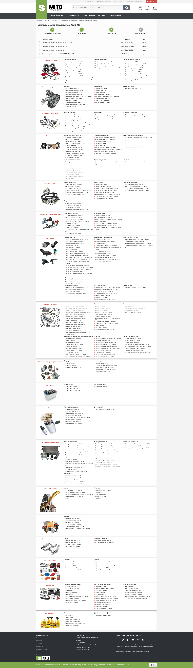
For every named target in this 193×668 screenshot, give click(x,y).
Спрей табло (69, 617)
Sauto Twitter (123, 640)
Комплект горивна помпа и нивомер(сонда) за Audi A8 (108, 228)
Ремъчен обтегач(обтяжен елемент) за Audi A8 (78, 190)
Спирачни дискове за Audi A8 (73, 62)
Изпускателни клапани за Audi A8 (75, 316)
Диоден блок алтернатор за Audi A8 (105, 367)
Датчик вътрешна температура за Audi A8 (77, 265)
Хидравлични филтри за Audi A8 (74, 526)
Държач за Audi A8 (100, 143)
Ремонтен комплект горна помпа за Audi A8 (107, 166)
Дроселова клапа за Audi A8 (73, 338)
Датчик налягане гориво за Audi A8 (75, 271)
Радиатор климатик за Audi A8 (74, 482)
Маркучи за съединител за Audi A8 (75, 155)
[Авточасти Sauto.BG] (49, 658)
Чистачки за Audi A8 (130, 586)
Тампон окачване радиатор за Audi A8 (106, 464)
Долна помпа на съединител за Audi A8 (106, 162)
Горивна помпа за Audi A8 (102, 215)
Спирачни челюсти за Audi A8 (103, 62)
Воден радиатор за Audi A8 (73, 476)
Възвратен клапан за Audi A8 (73, 467)
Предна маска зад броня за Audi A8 (75, 600)
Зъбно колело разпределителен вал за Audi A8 (78, 312)
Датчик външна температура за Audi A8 (76, 253)
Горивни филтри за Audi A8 (73, 520)
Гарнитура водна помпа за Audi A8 (105, 409)
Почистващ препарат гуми (73, 619)
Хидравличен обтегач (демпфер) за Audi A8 (107, 194)
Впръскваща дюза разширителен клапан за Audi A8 (79, 464)
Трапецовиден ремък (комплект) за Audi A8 (137, 190)
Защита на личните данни (43, 655)
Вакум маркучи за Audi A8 (132, 80)
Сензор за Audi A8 (100, 145)
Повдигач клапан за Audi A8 (73, 320)
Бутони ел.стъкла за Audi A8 (103, 261)
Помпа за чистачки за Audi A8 (133, 594)
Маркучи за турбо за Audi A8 (73, 350)
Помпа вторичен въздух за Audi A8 (105, 115)
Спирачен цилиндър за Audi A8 (134, 68)
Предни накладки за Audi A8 (73, 70)
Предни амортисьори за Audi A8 (74, 90)
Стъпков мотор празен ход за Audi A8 (106, 293)
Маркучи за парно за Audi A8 (133, 450)
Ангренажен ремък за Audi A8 (73, 184)
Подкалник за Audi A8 (101, 586)
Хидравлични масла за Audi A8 (74, 496)
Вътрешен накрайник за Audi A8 (74, 129)
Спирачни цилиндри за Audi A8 (104, 66)
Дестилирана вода (100, 494)
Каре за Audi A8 (69, 178)
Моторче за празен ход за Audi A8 (105, 299)
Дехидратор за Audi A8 (72, 469)
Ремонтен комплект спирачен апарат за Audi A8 (79, 78)
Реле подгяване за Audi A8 (102, 251)
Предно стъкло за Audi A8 (72, 592)
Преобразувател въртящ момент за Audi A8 (137, 143)
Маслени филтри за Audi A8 (73, 524)
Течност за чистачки (101, 496)
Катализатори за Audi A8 (72, 546)
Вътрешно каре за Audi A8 (73, 166)
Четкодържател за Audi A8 (102, 371)
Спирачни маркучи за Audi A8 (133, 70)
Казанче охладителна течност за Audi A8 (107, 452)
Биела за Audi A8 (100, 306)
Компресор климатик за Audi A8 (74, 444)
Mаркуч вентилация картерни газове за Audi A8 (138, 352)
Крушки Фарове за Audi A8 (102, 562)
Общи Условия (99, 665)
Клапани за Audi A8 (70, 334)
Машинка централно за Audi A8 (104, 291)
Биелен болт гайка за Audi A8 (103, 312)
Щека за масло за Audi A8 (132, 342)
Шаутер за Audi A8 (70, 365)
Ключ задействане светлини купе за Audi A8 (107, 259)
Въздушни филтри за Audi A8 (73, 518)
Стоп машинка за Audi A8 (102, 239)
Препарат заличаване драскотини (75, 623)
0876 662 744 (129, 1)
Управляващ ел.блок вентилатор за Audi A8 (137, 444)
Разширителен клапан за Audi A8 (75, 450)
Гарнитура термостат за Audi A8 (104, 357)
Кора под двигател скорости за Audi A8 (76, 596)
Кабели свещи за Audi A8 (72, 225)
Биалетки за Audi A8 (101, 88)
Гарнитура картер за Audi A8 (103, 350)
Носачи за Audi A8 (100, 92)
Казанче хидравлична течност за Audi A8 (136, 117)
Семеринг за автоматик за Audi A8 (134, 147)
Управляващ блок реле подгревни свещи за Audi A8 (79, 230)
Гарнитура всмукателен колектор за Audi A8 (107, 346)
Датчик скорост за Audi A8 (72, 249)
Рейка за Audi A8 (70, 115)
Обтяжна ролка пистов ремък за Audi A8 (106, 188)
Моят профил (140, 1)
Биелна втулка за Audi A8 (102, 310)
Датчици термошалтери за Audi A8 (105, 450)
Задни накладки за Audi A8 (73, 72)
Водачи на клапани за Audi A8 (74, 328)
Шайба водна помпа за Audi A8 (104, 198)
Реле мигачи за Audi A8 (101, 243)
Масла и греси (89, 16)
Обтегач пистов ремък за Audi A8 (104, 192)
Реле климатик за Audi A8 (72, 291)
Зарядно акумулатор (101, 386)
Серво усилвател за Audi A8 (133, 74)
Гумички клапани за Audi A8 (73, 330)
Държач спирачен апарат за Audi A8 (75, 82)
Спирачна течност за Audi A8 (103, 490)
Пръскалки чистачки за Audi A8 (133, 592)
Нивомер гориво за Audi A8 (102, 295)
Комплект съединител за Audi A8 (74, 137)
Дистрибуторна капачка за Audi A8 (75, 219)
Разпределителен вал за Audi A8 (74, 306)
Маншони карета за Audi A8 (73, 168)
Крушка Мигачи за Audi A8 (102, 570)
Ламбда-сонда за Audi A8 (72, 247)
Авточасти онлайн (57, 16)
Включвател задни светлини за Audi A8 (106, 245)
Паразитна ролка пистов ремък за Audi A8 (107, 190)
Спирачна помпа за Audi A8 (133, 72)
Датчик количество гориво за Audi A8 (75, 277)
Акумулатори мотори (71, 386)
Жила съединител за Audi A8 (73, 147)
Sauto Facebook (118, 640)
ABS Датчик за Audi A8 (131, 62)
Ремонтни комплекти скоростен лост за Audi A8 (108, 149)
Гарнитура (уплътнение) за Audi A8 (105, 137)
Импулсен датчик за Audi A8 (73, 283)
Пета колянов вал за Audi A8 (103, 316)
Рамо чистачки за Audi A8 (132, 588)
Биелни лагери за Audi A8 (102, 308)
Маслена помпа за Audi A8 (73, 415)
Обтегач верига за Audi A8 (72, 207)
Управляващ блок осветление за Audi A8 (77, 293)
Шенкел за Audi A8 (70, 106)
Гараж (140, 9)
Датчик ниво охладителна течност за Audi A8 (78, 269)
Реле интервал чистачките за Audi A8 (105, 255)
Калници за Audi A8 (70, 586)
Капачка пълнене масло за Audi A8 (135, 348)
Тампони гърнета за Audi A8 (103, 540)
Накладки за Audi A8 (71, 68)
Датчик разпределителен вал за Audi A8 (76, 255)
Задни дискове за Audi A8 (72, 66)
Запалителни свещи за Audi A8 (74, 215)
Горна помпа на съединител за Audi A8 (106, 164)
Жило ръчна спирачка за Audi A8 (134, 66)
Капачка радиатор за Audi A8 (103, 462)
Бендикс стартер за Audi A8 (73, 367)
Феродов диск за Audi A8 (72, 139)
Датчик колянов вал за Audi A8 (74, 251)
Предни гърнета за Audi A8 (73, 540)
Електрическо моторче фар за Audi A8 (106, 289)
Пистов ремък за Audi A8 (102, 184)
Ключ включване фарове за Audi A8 (105, 257)
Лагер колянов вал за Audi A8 (103, 314)
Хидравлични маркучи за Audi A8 (134, 115)
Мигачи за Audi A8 (70, 566)
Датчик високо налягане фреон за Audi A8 (77, 452)
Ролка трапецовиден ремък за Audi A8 (136, 186)
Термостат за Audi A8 (101, 458)
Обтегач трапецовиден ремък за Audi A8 (136, 188)
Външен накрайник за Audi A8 (74, 131)
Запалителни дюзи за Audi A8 (103, 217)
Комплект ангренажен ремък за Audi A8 (76, 192)
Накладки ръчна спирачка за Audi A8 (135, 64)
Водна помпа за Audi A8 (72, 409)
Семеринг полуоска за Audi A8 (74, 172)
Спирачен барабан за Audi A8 (103, 64)
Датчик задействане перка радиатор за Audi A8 (79, 279)
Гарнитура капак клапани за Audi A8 (105, 344)
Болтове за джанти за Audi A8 (133, 88)
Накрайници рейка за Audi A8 (73, 117)
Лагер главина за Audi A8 (102, 100)
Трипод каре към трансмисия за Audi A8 (76, 162)
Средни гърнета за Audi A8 (73, 542)
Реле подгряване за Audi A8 (73, 233)
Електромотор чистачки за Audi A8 (135, 590)
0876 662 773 (118, 1)
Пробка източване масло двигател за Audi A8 (138, 346)
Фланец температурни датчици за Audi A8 (107, 460)
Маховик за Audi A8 (70, 145)
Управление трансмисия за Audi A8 (105, 139)
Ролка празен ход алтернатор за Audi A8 (106, 196)
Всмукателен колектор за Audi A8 (74, 322)
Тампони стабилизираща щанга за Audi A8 (107, 96)
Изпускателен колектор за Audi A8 (75, 324)
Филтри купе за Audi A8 (72, 522)
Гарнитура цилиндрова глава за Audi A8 (106, 342)
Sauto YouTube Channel (133, 640)
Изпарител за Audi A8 (71, 446)
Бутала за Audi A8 (100, 325)
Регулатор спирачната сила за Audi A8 (136, 76)
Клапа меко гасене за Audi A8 (73, 342)
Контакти (152, 1)
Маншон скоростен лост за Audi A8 (105, 151)
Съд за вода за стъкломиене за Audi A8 (136, 598)
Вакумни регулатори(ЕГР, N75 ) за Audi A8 (137, 239)
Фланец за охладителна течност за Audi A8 (107, 466)
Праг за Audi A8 (69, 594)
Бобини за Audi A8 (70, 223)
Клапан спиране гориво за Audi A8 (134, 241)
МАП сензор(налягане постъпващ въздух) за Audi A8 (78, 262)
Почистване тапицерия (72, 625)
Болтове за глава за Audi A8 (73, 326)
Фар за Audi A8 (69, 562)
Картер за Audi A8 (130, 306)
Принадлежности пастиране (103, 615)
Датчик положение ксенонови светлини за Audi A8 (78, 274)
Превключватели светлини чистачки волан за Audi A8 (108, 248)
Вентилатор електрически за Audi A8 (105, 448)
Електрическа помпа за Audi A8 (104, 119)
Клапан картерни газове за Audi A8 (135, 350)
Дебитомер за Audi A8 (71, 245)
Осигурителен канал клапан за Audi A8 (76, 318)
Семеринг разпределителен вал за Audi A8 (77, 332)
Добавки (97, 498)
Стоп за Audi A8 (69, 564)
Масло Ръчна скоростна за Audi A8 (75, 492)
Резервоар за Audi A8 (71, 602)
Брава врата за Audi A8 (101, 297)
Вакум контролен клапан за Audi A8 (75, 354)
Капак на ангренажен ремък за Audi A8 (76, 194)
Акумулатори (74, 16)
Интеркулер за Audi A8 (71, 480)
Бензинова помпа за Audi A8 (73, 423)
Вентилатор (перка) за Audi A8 (104, 446)
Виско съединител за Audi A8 (103, 444)
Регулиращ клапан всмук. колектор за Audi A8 (138, 243)
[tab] (96, 42)
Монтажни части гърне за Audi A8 (104, 542)
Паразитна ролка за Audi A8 (73, 188)
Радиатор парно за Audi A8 (73, 478)
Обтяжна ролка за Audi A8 (72, 186)
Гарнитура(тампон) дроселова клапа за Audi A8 (108, 338)
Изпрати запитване (104, 1)
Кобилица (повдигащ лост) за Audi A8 (76, 308)
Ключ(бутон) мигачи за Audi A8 (103, 253)
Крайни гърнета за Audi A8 (73, 544)
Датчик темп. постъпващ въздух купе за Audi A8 (79, 267)
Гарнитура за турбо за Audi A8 (74, 348)
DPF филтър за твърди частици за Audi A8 (77, 528)
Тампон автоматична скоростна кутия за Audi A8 (138, 141)
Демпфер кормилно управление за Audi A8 (77, 125)
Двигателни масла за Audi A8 (73, 490)
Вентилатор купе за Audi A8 (133, 446)
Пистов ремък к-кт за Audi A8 (103, 186)
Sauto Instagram (143, 640)
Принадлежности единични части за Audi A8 (108, 68)
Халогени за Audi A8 (71, 568)
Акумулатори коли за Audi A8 (73, 390)
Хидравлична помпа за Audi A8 (104, 117)
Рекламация (39, 646)
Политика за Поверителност (117, 665)
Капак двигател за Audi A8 (72, 588)
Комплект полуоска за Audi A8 (74, 170)
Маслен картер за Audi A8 (132, 340)
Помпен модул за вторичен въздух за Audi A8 (78, 357)
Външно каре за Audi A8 (72, 164)
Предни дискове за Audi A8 (73, 64)
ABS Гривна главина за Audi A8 (134, 78)
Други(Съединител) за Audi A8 (74, 149)
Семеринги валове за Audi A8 (103, 340)
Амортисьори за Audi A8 (72, 88)
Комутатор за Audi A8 (71, 227)
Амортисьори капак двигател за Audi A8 (106, 598)
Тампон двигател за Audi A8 (133, 338)
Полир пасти (69, 615)
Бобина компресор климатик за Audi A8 (76, 471)
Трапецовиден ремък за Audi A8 (134, 184)
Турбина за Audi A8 (70, 340)
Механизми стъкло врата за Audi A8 (105, 596)
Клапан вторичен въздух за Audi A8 (75, 127)
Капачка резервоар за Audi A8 (103, 602)
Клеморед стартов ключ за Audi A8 (105, 241)
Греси (67, 498)
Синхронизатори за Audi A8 (103, 141)
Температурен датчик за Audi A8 (74, 243)
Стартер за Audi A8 (70, 363)
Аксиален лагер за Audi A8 (73, 151)
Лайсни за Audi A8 (100, 592)
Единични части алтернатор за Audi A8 (106, 369)
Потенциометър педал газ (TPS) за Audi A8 (107, 287)
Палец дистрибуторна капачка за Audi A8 (77, 221)
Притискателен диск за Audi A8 (74, 141)
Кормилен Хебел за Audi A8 (73, 121)
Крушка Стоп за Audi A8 (102, 568)
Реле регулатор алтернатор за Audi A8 (106, 365)
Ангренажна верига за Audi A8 (74, 203)
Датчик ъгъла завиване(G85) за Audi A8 (76, 239)
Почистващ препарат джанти (73, 621)
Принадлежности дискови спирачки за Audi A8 (78, 80)
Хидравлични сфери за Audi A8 (74, 102)
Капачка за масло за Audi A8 (103, 604)
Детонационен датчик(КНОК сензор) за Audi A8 (78, 257)
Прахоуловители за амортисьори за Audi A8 (78, 96)
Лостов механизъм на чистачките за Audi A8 (137, 596)
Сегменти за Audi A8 (101, 327)
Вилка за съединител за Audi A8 (74, 153)
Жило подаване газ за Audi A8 (74, 344)
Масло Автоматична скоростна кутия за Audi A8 (79, 494)
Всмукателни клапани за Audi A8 (74, 314)
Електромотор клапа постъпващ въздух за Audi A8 (79, 456)
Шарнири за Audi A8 (101, 90)
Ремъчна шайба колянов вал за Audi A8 (106, 323)
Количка (154, 9)
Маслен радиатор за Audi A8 (73, 484)
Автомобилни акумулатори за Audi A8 (135, 287)
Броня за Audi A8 (70, 590)
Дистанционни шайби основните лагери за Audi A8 (109, 318)
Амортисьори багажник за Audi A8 (104, 588)
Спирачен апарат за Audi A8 (73, 74)
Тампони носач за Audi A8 (102, 94)
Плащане (39, 640)
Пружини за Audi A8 (71, 100)
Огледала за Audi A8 (101, 590)
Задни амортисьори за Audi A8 (74, 92)
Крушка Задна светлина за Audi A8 (105, 566)
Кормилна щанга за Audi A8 (73, 119)
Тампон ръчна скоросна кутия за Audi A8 (106, 147)
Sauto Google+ (128, 640)
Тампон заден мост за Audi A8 (103, 102)
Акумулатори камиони (71, 388)
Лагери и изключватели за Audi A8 (75, 143)
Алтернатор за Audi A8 (101, 363)
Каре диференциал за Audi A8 (74, 176)
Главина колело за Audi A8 (102, 98)
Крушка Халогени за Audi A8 (103, 564)
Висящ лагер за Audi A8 (72, 174)
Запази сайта (90, 1)
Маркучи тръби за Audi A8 (72, 346)
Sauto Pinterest (138, 640)
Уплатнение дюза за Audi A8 (103, 352)
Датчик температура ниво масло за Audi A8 (77, 259)
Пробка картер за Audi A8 (132, 310)
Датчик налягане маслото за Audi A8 (75, 241)
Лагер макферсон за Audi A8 (73, 98)
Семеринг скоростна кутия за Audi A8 (105, 153)
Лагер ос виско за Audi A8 (102, 454)
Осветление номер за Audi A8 (73, 570)
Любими (147, 9)
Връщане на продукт (42, 649)
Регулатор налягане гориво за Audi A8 (106, 223)
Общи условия (40, 652)
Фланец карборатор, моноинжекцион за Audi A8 (108, 219)
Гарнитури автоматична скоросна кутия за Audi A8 (138, 138)
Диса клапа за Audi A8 (71, 352)
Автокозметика (116, 16)
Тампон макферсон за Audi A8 (74, 94)
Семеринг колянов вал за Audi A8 (104, 329)
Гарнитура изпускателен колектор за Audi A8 (108, 348)
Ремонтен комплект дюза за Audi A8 (105, 225)
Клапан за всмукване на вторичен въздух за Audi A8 (139, 246)
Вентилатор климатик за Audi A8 (74, 461)
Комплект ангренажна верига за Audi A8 (76, 209)
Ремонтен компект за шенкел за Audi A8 (76, 104)
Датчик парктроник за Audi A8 (73, 281)
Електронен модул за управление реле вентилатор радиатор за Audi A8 (76, 288)
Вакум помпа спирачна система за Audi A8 (77, 417)
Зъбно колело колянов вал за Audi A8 (105, 321)
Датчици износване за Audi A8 (74, 76)
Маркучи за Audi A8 (100, 456)
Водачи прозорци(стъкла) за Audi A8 (105, 600)
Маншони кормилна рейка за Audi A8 (76, 123)
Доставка (39, 643)
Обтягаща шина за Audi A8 (73, 205)
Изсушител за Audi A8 (71, 448)
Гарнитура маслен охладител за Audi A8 (106, 354)
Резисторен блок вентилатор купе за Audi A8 (137, 448)
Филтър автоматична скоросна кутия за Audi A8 (138, 145)
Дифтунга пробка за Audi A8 (133, 312)
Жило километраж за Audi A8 (103, 608)
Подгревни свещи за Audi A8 (73, 217)
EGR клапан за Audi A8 (101, 221)
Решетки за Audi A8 (100, 594)
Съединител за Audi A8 (72, 157)
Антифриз (98, 492)
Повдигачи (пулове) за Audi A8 (74, 310)
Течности (102, 16)
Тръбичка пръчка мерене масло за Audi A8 (137, 344)
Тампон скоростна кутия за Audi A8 (135, 162)
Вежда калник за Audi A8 (72, 598)
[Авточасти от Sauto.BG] (41, 9)
